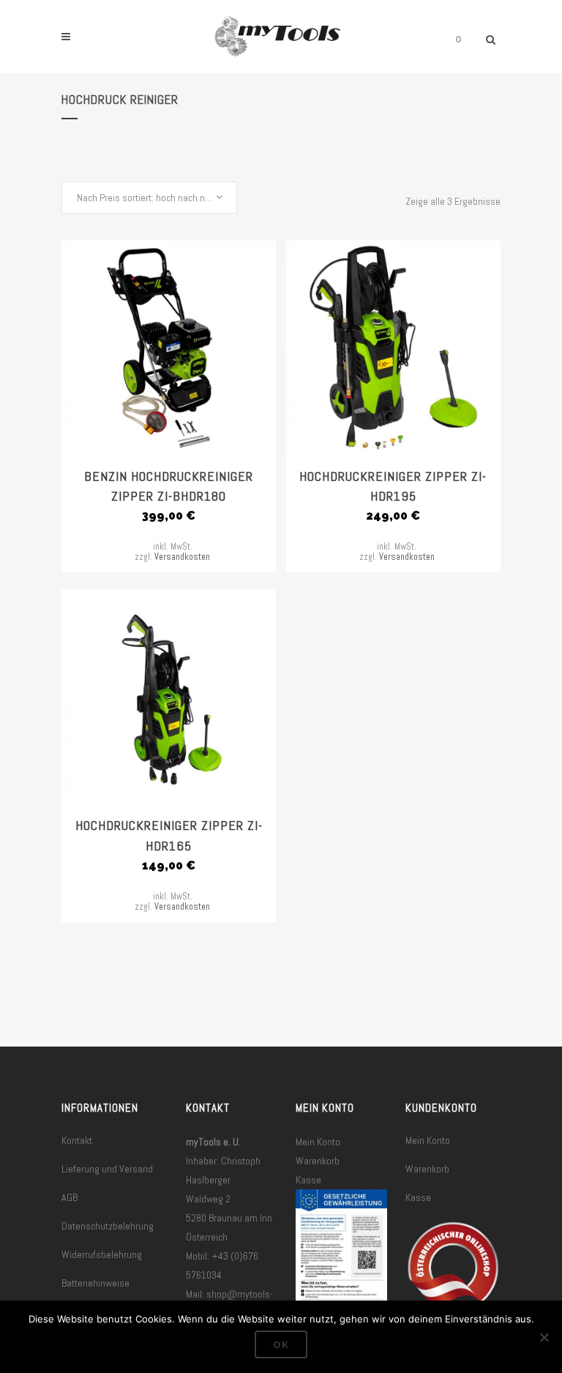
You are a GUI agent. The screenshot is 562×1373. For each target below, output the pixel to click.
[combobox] (149, 198)
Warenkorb (318, 1160)
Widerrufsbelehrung (101, 1254)
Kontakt (76, 1140)
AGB (69, 1197)
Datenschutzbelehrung (107, 1225)
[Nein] (543, 1337)
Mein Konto (318, 1141)
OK (281, 1344)
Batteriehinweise (95, 1283)
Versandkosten (182, 557)
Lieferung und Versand (107, 1168)
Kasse (308, 1179)
